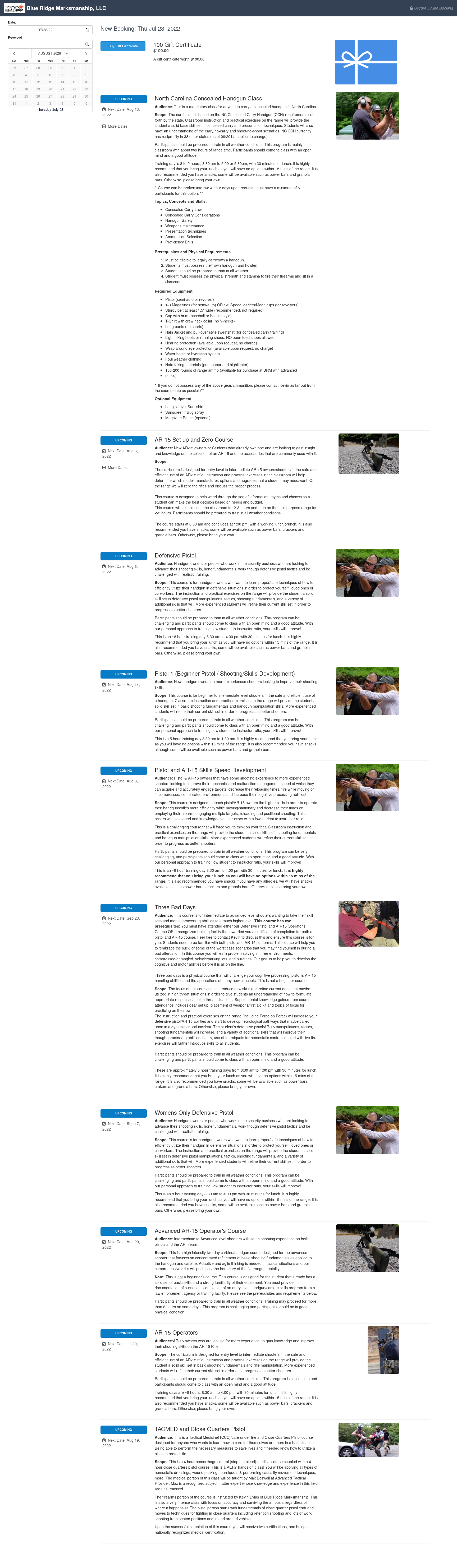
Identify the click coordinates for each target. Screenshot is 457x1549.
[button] (123, 112)
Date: (12, 22)
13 (50, 81)
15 (74, 81)
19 (38, 88)
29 (50, 67)
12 (38, 81)
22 (74, 88)
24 (14, 96)
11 (26, 81)
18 (26, 88)
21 (62, 88)
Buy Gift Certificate (123, 45)
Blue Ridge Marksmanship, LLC (66, 8)
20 (50, 88)
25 (26, 96)
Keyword (15, 37)
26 (14, 67)
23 (86, 88)
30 (62, 67)
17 (14, 88)
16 (86, 81)
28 (38, 67)
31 (14, 103)
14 (62, 81)
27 (26, 67)
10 (14, 81)
